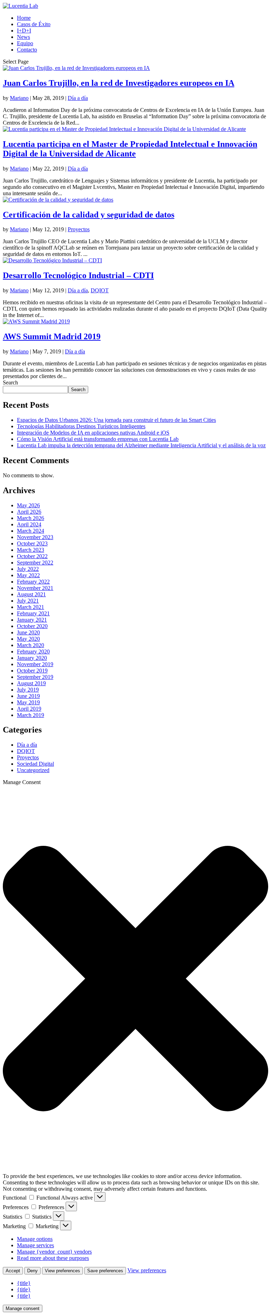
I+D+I (24, 31)
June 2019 (28, 696)
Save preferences (105, 1270)
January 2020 (32, 658)
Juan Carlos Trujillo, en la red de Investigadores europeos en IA (118, 83)
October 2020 (32, 626)
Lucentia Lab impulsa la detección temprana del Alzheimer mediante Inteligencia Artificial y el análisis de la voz (141, 445)
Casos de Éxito (33, 24)
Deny (32, 1270)
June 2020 (28, 632)
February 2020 (33, 651)
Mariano (19, 98)
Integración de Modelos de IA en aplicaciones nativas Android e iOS (93, 433)
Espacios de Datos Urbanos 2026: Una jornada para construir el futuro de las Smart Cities (116, 420)
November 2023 (35, 537)
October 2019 (32, 671)
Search (10, 382)
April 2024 (29, 524)
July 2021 (28, 601)
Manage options (35, 1239)
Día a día (78, 98)
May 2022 (28, 575)
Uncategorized (33, 770)
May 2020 (28, 639)
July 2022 (28, 569)
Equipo (25, 43)
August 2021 (31, 594)
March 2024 (30, 531)
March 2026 (30, 518)
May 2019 (28, 702)
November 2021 (35, 588)
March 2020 (30, 645)
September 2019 (35, 677)
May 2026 (28, 505)
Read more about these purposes (53, 1258)
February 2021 (33, 613)
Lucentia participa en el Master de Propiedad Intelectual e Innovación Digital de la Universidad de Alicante (130, 148)
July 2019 (28, 690)
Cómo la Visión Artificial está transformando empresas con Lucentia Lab (98, 439)
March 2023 (30, 550)
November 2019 (35, 664)
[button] (135, 979)
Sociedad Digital (35, 764)
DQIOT (100, 290)
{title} (24, 1283)
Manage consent (23, 1308)
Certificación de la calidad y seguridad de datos (88, 214)
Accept (13, 1270)
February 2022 (33, 582)
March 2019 (30, 715)
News (23, 37)
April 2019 (29, 709)
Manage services (35, 1245)
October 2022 (32, 556)
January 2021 (32, 620)
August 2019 (31, 683)
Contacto (27, 50)
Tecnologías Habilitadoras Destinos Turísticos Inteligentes (81, 426)
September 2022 (35, 563)
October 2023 (32, 543)
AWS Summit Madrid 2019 (52, 336)
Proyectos (79, 229)
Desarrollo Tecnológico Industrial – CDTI (78, 275)
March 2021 (30, 607)
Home (24, 18)
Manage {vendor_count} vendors (54, 1252)
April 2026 (29, 512)
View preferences (62, 1270)
